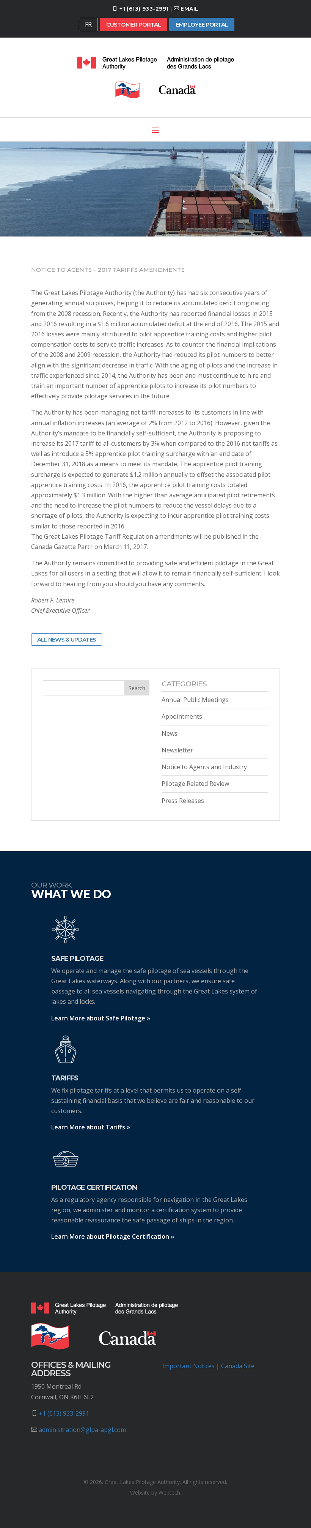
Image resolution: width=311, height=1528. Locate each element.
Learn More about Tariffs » (90, 1127)
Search (137, 688)
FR (88, 24)
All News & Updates (66, 639)
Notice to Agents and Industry (204, 767)
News (169, 733)
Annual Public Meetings (195, 699)
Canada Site (237, 1366)
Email (189, 8)
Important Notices (188, 1366)
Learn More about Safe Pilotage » (100, 1018)
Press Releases (183, 800)
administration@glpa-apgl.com (82, 1430)
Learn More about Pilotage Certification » (112, 1236)
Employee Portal (202, 24)
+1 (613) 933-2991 (143, 8)
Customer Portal (133, 24)
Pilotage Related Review (195, 783)
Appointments (182, 716)
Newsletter (177, 750)
